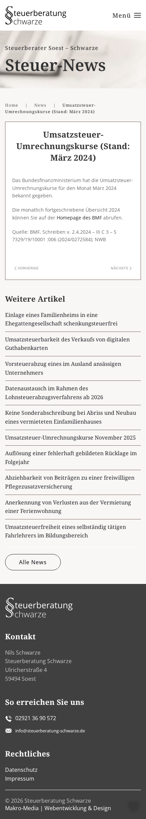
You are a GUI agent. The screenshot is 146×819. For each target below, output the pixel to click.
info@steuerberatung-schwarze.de (50, 731)
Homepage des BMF (79, 217)
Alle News (33, 562)
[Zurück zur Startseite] (35, 15)
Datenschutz (21, 769)
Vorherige (28, 268)
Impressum (19, 778)
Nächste (119, 268)
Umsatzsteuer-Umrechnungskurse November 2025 (70, 437)
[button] (126, 15)
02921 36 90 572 (35, 718)
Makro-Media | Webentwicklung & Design (58, 808)
